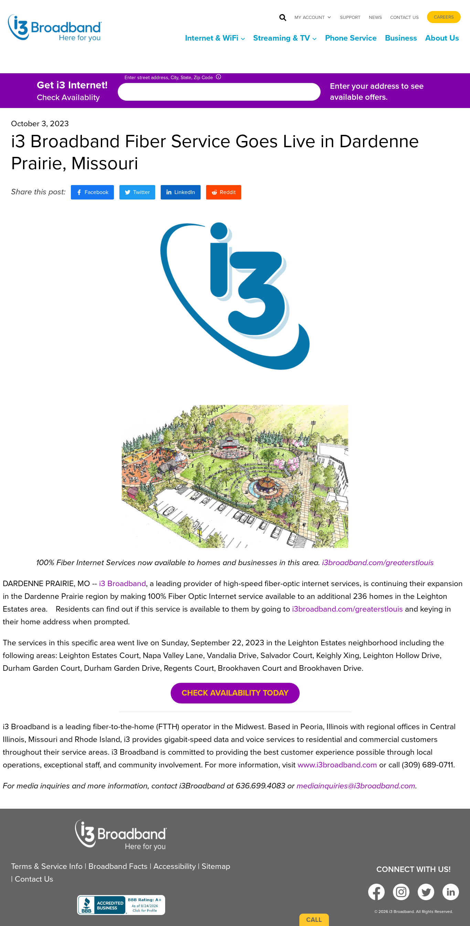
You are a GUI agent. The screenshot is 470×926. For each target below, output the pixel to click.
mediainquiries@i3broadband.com (356, 786)
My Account (310, 17)
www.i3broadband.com (337, 765)
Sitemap (216, 866)
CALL (314, 919)
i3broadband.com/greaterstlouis (377, 562)
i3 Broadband (122, 583)
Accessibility (174, 866)
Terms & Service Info (47, 866)
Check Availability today (235, 693)
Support (350, 17)
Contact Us (404, 17)
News (375, 17)
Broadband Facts (118, 866)
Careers (444, 16)
